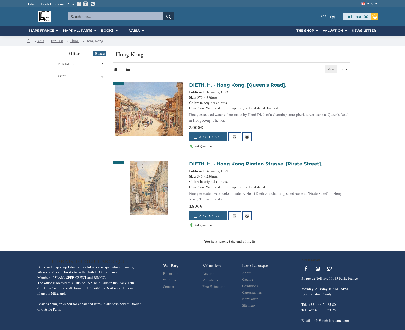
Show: (331, 69)
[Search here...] (168, 16)
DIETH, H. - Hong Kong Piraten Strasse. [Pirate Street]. (255, 164)
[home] (28, 40)
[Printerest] (92, 3)
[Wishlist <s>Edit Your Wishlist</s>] (324, 16)
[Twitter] (329, 268)
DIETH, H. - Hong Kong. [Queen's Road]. (237, 85)
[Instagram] (85, 3)
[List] (128, 69)
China (74, 40)
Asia (40, 40)
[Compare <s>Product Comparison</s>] (333, 16)
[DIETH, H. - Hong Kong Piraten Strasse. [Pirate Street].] (148, 188)
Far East (57, 40)
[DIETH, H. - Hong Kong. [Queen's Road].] (148, 109)
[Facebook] (78, 3)
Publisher (66, 64)
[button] (208, 136)
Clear (101, 53)
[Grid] (116, 69)
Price (62, 76)
